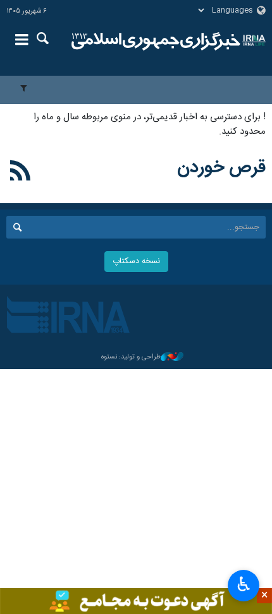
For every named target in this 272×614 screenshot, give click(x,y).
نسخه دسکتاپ (136, 261)
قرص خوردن (221, 167)
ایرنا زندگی (155, 41)
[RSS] (20, 172)
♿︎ (244, 584)
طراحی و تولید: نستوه (131, 357)
